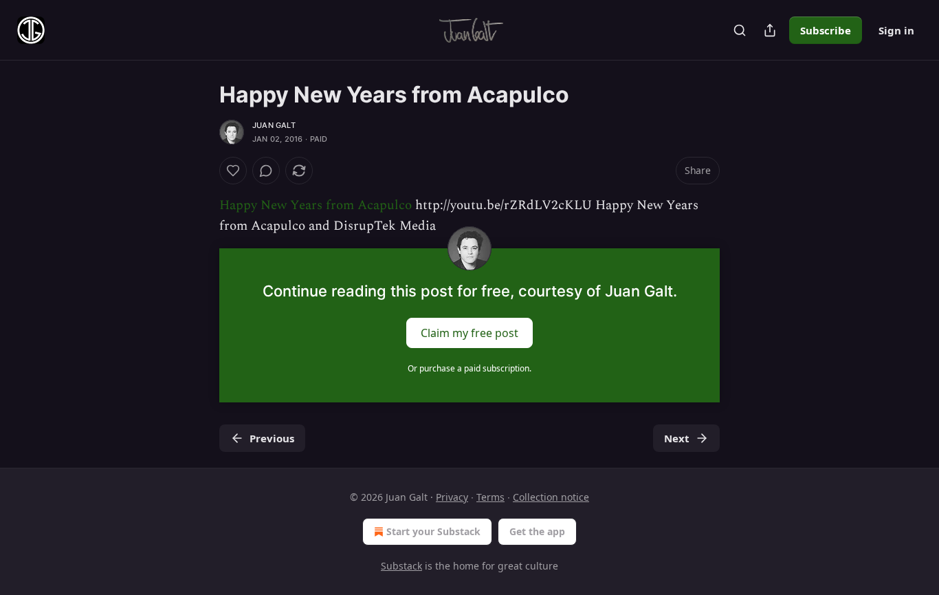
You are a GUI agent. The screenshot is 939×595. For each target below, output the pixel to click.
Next (676, 438)
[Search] (739, 30)
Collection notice (551, 497)
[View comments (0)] (266, 170)
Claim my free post (469, 332)
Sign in (896, 30)
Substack (401, 565)
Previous (272, 438)
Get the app (537, 531)
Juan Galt (274, 125)
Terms (490, 497)
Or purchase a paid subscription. (469, 368)
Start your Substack (433, 531)
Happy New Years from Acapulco (315, 205)
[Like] (233, 170)
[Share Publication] (770, 30)
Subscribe (825, 30)
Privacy (452, 497)
